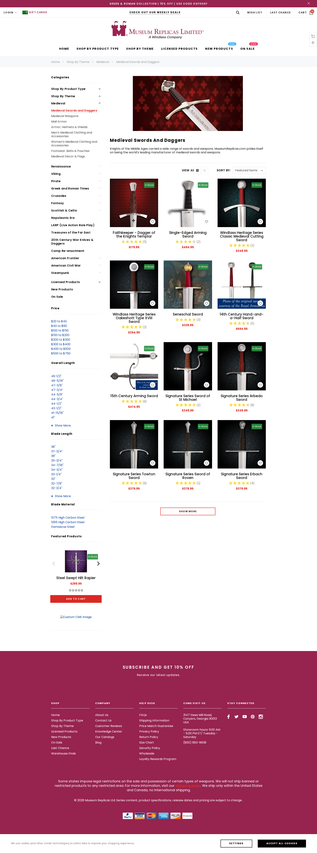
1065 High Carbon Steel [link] (67, 522)
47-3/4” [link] (57, 390)
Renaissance (61, 166)
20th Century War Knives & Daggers (72, 242)
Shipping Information (154, 720)
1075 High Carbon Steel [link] (67, 517)
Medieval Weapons (65, 116)
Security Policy (149, 748)
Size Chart (146, 742)
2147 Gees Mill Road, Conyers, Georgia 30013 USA (200, 718)
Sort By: (224, 170)
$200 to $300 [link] (60, 340)
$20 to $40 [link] (59, 321)
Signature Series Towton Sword (134, 476)
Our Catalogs (104, 737)
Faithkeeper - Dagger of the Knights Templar (134, 234)
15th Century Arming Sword (134, 395)
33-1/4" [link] (56, 474)
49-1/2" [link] (56, 376)
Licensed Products (65, 282)
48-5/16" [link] (57, 381)
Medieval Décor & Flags (68, 156)
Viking (56, 174)
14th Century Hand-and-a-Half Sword (242, 316)
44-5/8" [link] (57, 394)
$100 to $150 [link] (60, 330)
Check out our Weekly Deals (155, 12)
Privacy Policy (149, 731)
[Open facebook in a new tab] (228, 716)
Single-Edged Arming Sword (188, 234)
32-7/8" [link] (56, 483)
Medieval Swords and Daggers (137, 62)
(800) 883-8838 (194, 742)
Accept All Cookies (281, 843)
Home (55, 62)
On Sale (57, 297)
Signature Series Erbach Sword (241, 476)
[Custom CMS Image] (76, 617)
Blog (98, 742)
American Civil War (66, 265)
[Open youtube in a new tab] (244, 716)
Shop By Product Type (68, 89)
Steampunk (60, 273)
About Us (101, 715)
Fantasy (57, 203)
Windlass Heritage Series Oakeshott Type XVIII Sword (134, 318)
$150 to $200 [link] (60, 335)
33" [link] (53, 479)
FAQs (143, 715)
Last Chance (60, 748)
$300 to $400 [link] (60, 344)
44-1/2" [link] (56, 404)
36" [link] (53, 456)
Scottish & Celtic (64, 210)
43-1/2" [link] (56, 408)
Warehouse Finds (63, 753)
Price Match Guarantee (156, 726)
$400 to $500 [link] (61, 349)
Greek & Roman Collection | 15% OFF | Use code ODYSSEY (158, 4)
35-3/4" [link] (56, 460)
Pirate (56, 181)
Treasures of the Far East (70, 232)
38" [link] (53, 447)
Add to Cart (76, 599)
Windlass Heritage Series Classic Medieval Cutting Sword (241, 236)
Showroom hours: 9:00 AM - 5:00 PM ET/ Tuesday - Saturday (201, 733)
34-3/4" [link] (57, 470)
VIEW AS (188, 170)
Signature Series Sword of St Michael (187, 397)
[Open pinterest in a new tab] (252, 716)
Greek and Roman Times (70, 188)
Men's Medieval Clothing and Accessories (71, 134)
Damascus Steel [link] (62, 527)
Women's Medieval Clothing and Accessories (74, 143)
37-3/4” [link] (57, 451)
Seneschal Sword (188, 314)
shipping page (188, 785)
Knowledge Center (108, 731)
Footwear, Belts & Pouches (70, 151)
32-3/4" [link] (56, 488)
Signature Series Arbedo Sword (242, 397)
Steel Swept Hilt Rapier (76, 577)
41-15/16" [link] (57, 413)
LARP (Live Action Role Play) (72, 225)
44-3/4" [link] (57, 399)
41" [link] (53, 417)
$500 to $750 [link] (60, 353)
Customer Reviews (108, 726)
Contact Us (103, 720)
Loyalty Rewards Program (157, 759)
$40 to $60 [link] (59, 326)
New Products (62, 289)
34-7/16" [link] (57, 465)
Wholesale (146, 753)
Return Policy (148, 737)
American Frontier (65, 258)
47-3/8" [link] (57, 385)
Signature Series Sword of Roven (187, 476)
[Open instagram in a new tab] (260, 716)
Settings (236, 843)
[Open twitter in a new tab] (236, 716)
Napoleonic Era (62, 218)
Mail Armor (59, 121)
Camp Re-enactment (67, 251)
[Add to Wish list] (152, 221)
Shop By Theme (78, 62)
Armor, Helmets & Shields (69, 127)
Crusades (58, 196)
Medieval (102, 62)
